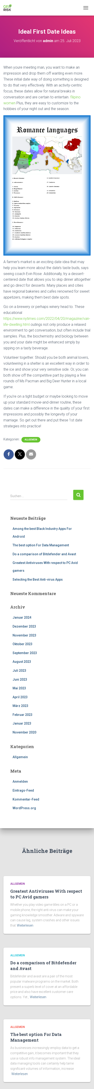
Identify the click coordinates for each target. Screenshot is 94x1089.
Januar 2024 (22, 617)
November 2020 (24, 732)
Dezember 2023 (24, 626)
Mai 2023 (19, 688)
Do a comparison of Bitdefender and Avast (44, 554)
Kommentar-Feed (26, 799)
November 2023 (24, 635)
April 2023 (20, 697)
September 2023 (25, 653)
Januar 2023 (22, 723)
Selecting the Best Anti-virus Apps (38, 579)
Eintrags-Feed (23, 790)
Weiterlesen (25, 925)
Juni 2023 (20, 679)
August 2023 (22, 661)
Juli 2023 (19, 670)
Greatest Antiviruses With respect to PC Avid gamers (46, 894)
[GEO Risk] (9, 8)
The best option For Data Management (41, 545)
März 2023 (20, 706)
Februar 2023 (22, 715)
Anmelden (20, 781)
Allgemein (31, 439)
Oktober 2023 (22, 644)
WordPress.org (24, 808)
